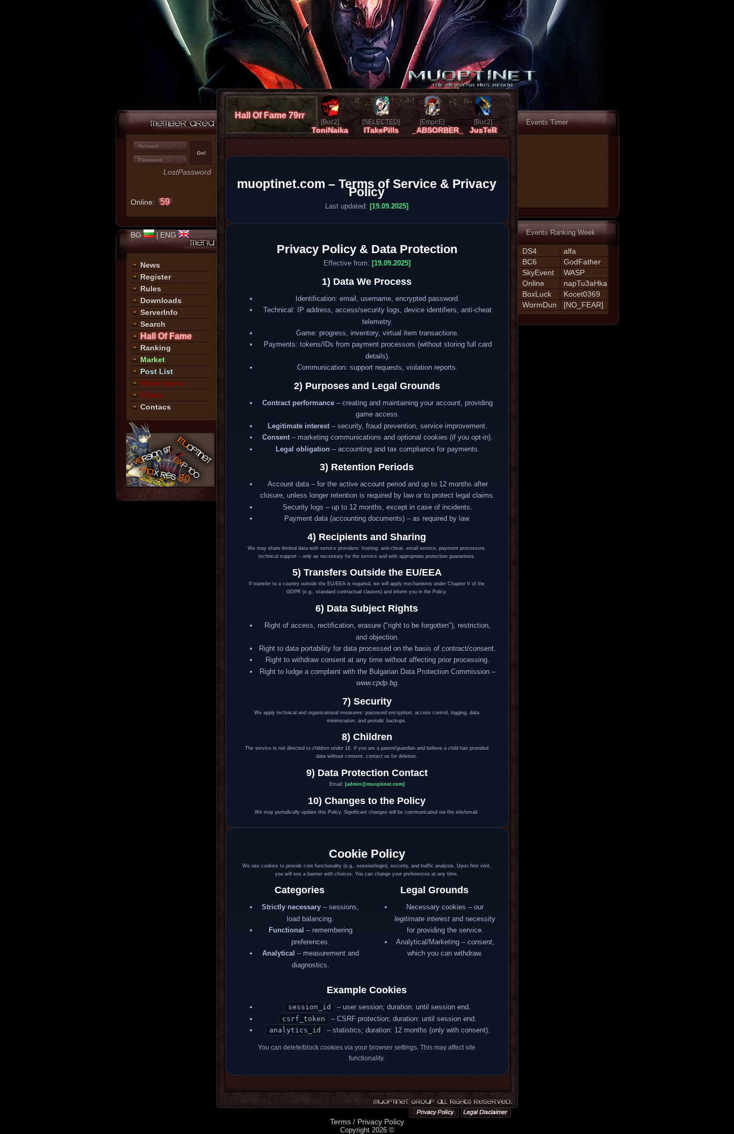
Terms (340, 1121)
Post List (156, 371)
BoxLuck (536, 294)
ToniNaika (330, 130)
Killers (151, 395)
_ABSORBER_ (437, 130)
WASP (574, 272)
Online (533, 283)
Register (155, 276)
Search (152, 324)
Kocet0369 (582, 294)
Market (152, 359)
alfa (570, 251)
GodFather (582, 261)
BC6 (529, 261)
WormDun (539, 304)
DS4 (529, 251)
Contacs (155, 407)
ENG (169, 235)
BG (137, 235)
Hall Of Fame (166, 336)
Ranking (155, 347)
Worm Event (162, 383)
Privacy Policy (380, 1121)
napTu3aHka (585, 283)
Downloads (161, 300)
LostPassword (187, 172)
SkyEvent (538, 272)
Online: (150, 202)
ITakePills (381, 130)
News (150, 265)
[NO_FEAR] (583, 304)
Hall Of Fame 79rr (270, 115)
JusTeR (483, 130)
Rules (150, 288)
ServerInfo (159, 312)
